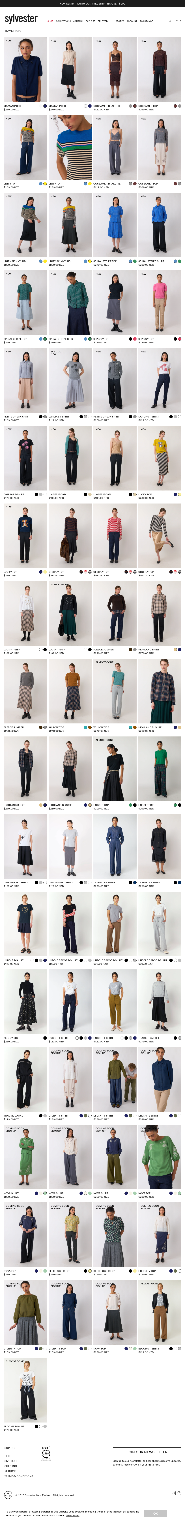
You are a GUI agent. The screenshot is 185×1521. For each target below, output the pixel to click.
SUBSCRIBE (92, 782)
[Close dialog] (136, 728)
